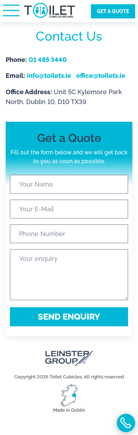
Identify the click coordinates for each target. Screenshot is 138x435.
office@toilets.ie (100, 75)
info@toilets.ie (49, 75)
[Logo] (49, 13)
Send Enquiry (69, 316)
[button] (11, 10)
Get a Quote (113, 11)
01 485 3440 (126, 423)
